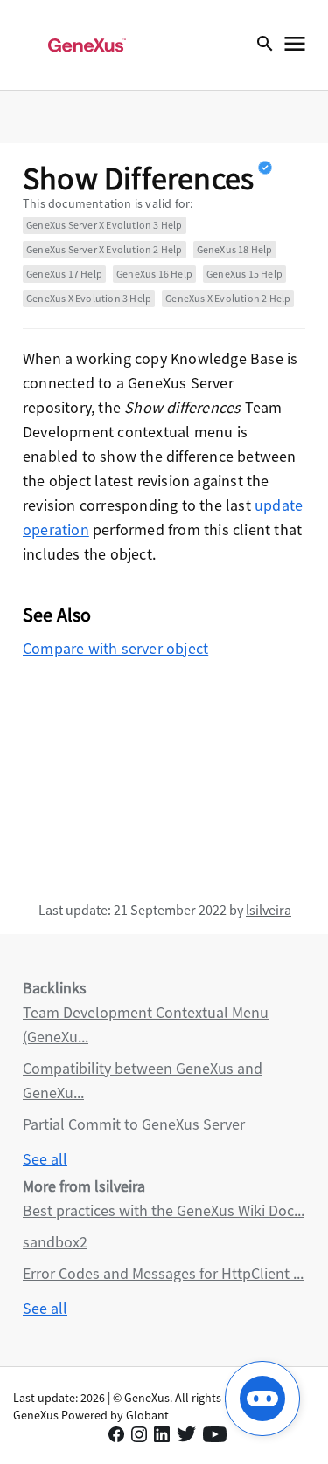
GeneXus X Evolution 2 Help (227, 298)
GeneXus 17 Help (64, 273)
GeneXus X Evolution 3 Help (88, 298)
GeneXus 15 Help (244, 273)
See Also (57, 614)
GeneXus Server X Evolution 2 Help (104, 249)
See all (45, 1159)
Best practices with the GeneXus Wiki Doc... (163, 1210)
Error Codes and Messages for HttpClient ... (163, 1273)
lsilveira (268, 909)
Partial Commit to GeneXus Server (134, 1124)
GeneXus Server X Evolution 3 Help (104, 224)
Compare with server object (115, 648)
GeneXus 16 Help (154, 273)
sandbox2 (55, 1242)
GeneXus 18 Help (235, 249)
